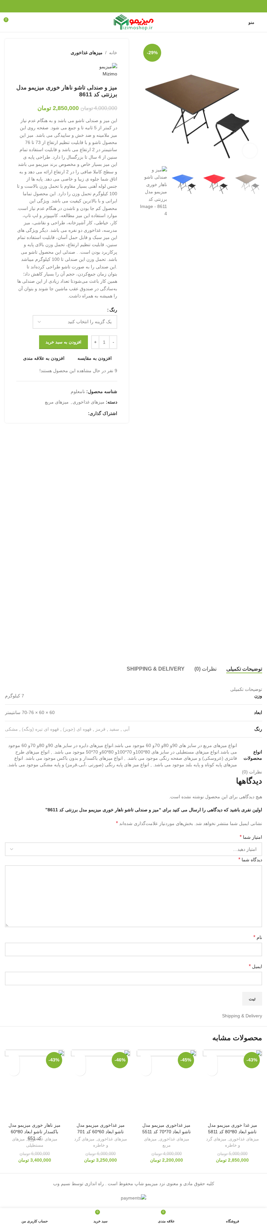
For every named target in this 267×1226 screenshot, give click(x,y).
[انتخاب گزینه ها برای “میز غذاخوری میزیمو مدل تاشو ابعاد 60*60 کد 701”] (80, 1070)
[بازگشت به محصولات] (28, 52)
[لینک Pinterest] (133, 6)
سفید (114, 729)
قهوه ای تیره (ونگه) (40, 729)
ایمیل (255, 966)
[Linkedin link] (125, 6)
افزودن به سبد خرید (63, 342)
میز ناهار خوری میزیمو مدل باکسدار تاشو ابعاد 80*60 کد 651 (34, 1131)
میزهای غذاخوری (87, 52)
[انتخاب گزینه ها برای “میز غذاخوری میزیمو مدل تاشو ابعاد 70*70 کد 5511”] (145, 1070)
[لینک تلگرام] (117, 6)
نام (257, 937)
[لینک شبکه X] (142, 6)
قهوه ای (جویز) (77, 729)
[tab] (244, 669)
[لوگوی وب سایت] (133, 21)
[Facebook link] (150, 6)
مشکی (11, 729)
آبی (126, 729)
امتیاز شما (251, 837)
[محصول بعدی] (20, 52)
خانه (113, 52)
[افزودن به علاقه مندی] (212, 1058)
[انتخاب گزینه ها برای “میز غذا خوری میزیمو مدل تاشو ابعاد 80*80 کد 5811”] (212, 1070)
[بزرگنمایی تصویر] (250, 150)
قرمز (100, 729)
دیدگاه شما (250, 859)
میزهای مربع (57, 402)
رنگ (113, 309)
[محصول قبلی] (36, 52)
